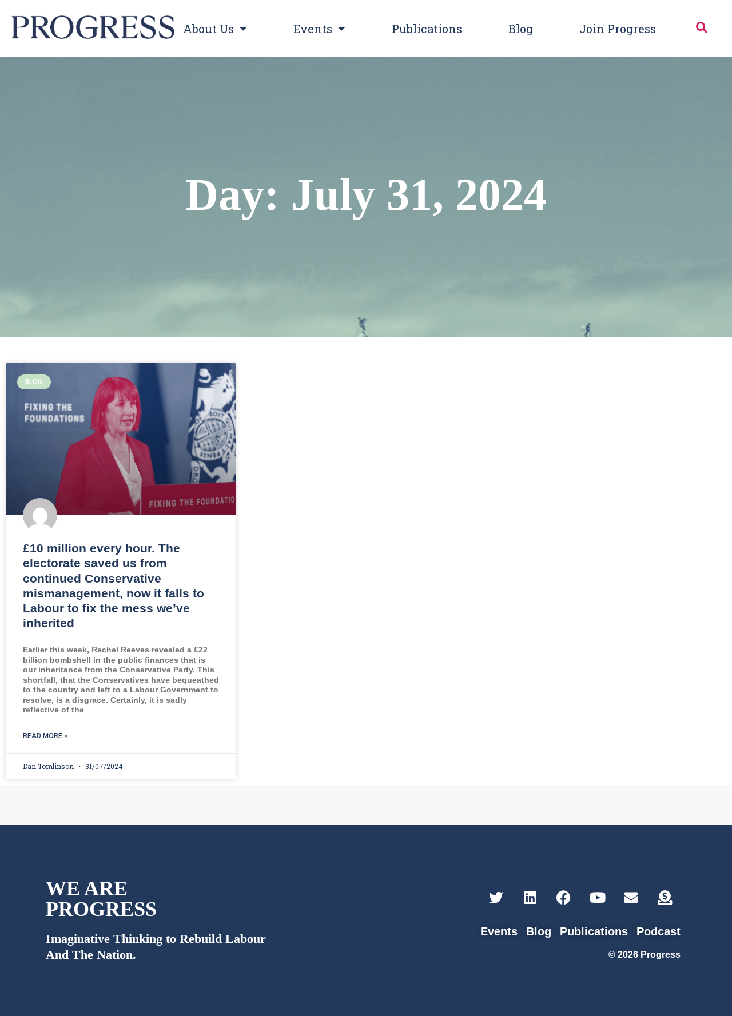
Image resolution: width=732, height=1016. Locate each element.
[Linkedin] (530, 897)
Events (312, 28)
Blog (520, 28)
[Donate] (665, 897)
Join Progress (617, 28)
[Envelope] (631, 897)
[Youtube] (597, 897)
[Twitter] (496, 897)
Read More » (45, 736)
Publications (427, 28)
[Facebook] (563, 897)
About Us (208, 28)
